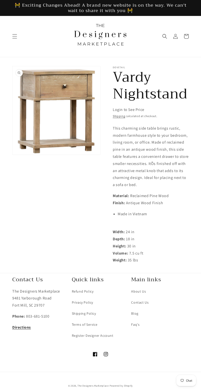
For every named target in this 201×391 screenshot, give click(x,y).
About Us (138, 291)
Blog (134, 313)
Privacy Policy (82, 302)
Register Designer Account (92, 335)
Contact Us (140, 302)
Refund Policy (83, 291)
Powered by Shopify (121, 385)
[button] (14, 36)
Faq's (135, 324)
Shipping (119, 116)
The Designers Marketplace (93, 385)
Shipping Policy (84, 313)
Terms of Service (85, 324)
